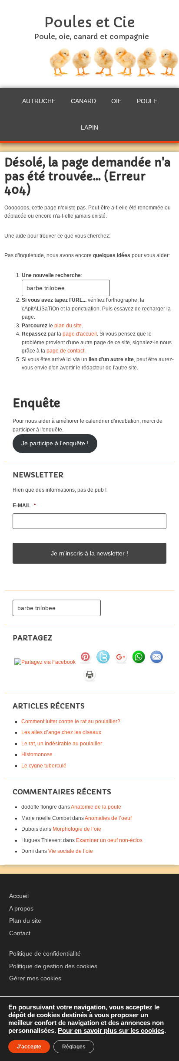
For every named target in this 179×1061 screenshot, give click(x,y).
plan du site (68, 326)
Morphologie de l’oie (77, 829)
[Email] (156, 662)
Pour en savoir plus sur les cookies (111, 1030)
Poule (147, 101)
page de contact (65, 351)
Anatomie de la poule (96, 807)
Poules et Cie (89, 22)
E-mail (24, 506)
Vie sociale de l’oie (70, 851)
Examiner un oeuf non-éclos (109, 840)
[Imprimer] (89, 680)
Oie (116, 101)
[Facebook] (45, 662)
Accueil (19, 895)
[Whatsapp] (138, 662)
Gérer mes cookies (35, 978)
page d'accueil (80, 334)
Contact (19, 933)
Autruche (39, 101)
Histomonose (37, 754)
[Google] (121, 662)
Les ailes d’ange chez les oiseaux (61, 732)
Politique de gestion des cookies (53, 966)
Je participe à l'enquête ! (55, 443)
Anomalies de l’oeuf (108, 818)
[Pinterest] (85, 662)
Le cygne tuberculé (43, 766)
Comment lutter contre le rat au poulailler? (70, 721)
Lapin (89, 127)
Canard (83, 101)
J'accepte (29, 1047)
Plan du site (25, 920)
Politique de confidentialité (45, 953)
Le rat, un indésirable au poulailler (61, 744)
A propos (21, 908)
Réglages (74, 1047)
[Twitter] (103, 662)
